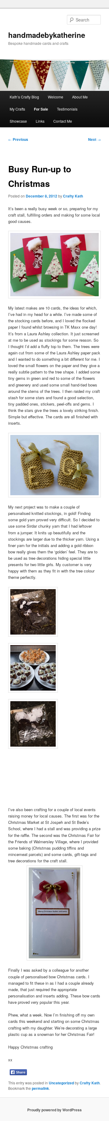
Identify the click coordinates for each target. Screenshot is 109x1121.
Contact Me (62, 121)
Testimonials (67, 108)
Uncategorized (61, 1083)
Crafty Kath (73, 196)
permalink (40, 1088)
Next (94, 139)
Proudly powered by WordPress (54, 1110)
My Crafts (17, 108)
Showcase (18, 121)
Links (40, 121)
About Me (80, 96)
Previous (18, 139)
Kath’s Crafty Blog (24, 96)
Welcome (55, 96)
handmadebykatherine (46, 35)
